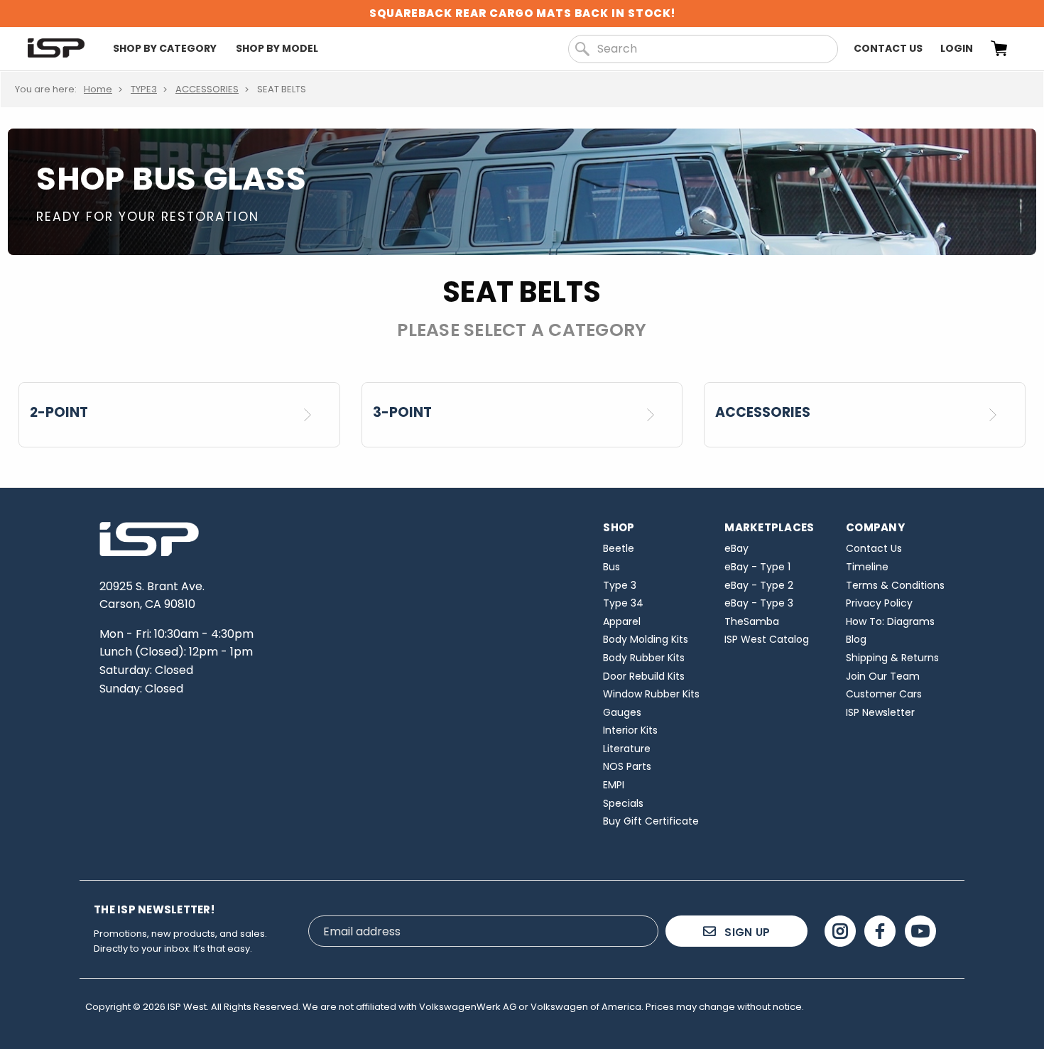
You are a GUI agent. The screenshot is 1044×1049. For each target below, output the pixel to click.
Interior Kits (630, 730)
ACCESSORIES (207, 89)
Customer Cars (884, 694)
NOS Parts (627, 766)
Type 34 (623, 603)
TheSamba (751, 621)
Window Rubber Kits (651, 694)
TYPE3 (144, 89)
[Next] (312, 415)
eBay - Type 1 (757, 567)
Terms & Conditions (895, 585)
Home (98, 89)
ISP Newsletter (880, 712)
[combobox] (703, 49)
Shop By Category (165, 48)
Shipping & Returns (892, 658)
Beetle (618, 548)
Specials (623, 803)
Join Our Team (883, 676)
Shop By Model (277, 48)
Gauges (622, 712)
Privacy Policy (879, 603)
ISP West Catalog (766, 639)
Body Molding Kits (645, 639)
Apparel (622, 621)
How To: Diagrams (890, 621)
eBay (736, 548)
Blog (856, 639)
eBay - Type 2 (758, 585)
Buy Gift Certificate (651, 821)
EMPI (613, 785)
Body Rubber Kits (644, 658)
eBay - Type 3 (758, 603)
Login (956, 48)
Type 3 (619, 585)
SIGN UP (746, 932)
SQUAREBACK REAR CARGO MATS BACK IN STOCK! (522, 13)
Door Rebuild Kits (644, 676)
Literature (627, 748)
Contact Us (888, 48)
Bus (611, 567)
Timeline (867, 567)
